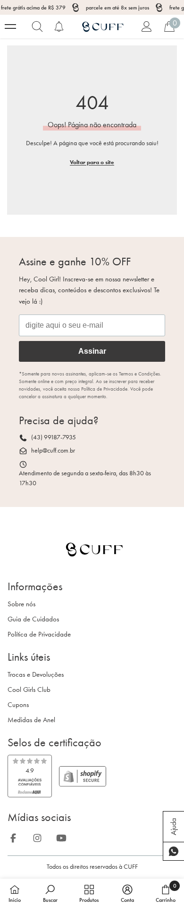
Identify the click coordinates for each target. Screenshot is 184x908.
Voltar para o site (92, 162)
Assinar (92, 351)
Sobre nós (21, 604)
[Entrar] (147, 26)
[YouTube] (64, 836)
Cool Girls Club (29, 689)
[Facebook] (16, 836)
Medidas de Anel (31, 720)
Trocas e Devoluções (36, 674)
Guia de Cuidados (33, 619)
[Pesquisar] (37, 26)
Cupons (18, 704)
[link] (30, 776)
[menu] (10, 26)
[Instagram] (40, 836)
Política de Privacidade (39, 634)
